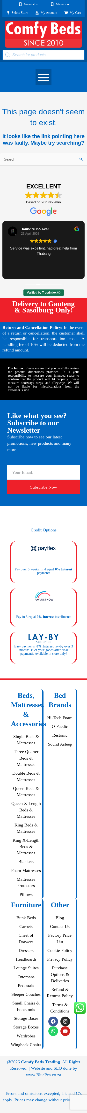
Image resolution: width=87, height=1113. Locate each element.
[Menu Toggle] (43, 77)
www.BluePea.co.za (43, 1074)
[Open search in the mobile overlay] (43, 55)
